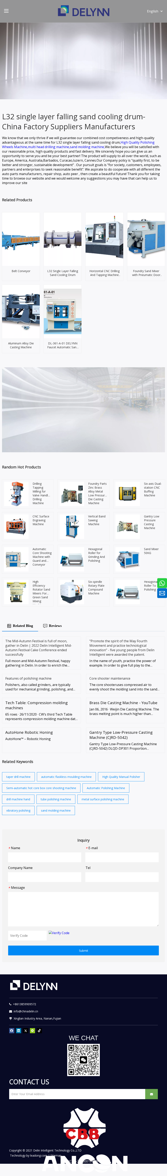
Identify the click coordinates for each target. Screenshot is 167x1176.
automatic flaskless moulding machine (66, 777)
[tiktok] (39, 1030)
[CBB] (83, 1135)
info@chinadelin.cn (25, 1011)
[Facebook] (11, 1030)
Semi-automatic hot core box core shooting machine (41, 788)
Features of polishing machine (28, 678)
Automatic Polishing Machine (106, 788)
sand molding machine (56, 810)
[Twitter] (25, 1030)
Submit (83, 951)
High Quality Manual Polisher (121, 777)
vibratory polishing (18, 810)
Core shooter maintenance (109, 678)
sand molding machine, (87, 147)
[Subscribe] (151, 1094)
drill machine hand (18, 799)
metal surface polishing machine (103, 799)
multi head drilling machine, (49, 147)
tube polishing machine (56, 799)
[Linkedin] (18, 1030)
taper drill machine (18, 777)
